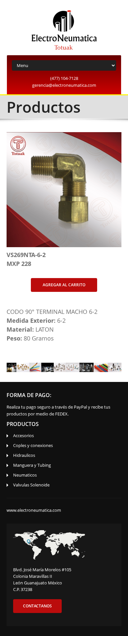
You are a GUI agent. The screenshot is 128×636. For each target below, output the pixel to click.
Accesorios (23, 435)
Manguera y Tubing (32, 465)
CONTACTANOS (37, 606)
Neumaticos (25, 475)
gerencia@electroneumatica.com (64, 85)
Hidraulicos (24, 455)
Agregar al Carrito (64, 285)
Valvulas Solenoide (31, 485)
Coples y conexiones (33, 445)
